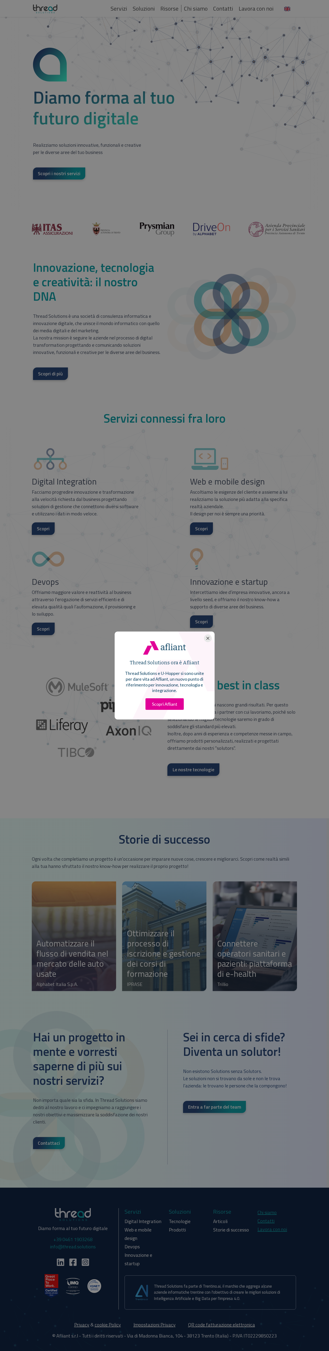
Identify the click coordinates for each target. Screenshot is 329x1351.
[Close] (208, 638)
